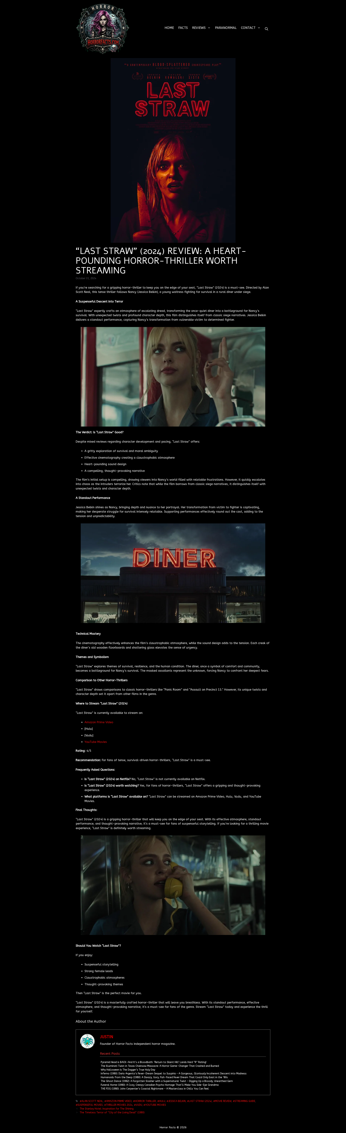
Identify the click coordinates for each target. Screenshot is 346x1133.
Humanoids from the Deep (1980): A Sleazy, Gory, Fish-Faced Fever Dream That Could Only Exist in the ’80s (164, 1077)
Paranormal (226, 28)
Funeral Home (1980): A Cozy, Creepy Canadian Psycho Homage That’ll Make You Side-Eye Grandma (160, 1084)
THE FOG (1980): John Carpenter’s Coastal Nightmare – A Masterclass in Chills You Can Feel (155, 1088)
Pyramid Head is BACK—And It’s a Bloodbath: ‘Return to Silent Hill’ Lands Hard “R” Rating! (153, 1062)
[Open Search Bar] (266, 28)
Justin (106, 1037)
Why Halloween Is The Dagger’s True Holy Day (128, 1069)
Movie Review (223, 1101)
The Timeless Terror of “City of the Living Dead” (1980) (112, 1112)
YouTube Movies (96, 742)
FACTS (183, 28)
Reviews (199, 28)
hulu (162, 1101)
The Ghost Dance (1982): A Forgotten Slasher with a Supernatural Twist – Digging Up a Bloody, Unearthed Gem (167, 1081)
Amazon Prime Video (99, 722)
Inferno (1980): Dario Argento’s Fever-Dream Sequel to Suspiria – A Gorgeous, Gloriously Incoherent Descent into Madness (174, 1073)
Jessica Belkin (177, 1101)
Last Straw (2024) (200, 1101)
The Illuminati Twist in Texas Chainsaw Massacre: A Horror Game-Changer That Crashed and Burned (160, 1066)
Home (169, 28)
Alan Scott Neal (92, 1101)
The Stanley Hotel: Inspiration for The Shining (107, 1108)
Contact (248, 28)
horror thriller (145, 1101)
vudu (139, 1104)
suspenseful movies (90, 1104)
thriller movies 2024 (119, 1104)
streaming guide (245, 1101)
